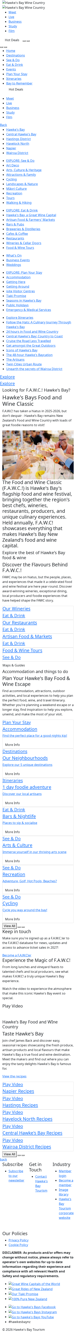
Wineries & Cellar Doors (23, 243)
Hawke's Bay (15, 129)
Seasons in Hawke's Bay (23, 300)
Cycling (11, 179)
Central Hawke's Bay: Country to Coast (34, 336)
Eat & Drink (14, 65)
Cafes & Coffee (17, 234)
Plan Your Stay (16, 74)
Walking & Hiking (19, 202)
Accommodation (18, 277)
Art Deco (12, 165)
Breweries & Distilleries (23, 229)
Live (11, 17)
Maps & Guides (14, 665)
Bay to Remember (19, 83)
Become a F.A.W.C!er (16, 955)
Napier (11, 148)
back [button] (3, 1159)
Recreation (14, 193)
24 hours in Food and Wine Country (32, 331)
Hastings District (18, 139)
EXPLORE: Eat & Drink (22, 210)
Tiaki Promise (16, 296)
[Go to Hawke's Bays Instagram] (33, 1312)
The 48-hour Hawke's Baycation (29, 355)
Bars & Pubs (15, 224)
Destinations (15, 55)
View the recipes (14, 1076)
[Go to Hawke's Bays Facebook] (32, 1307)
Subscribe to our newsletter (16, 1176)
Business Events (18, 260)
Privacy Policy (18, 1240)
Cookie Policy (18, 1245)
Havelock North (17, 143)
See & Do (13, 60)
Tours (10, 198)
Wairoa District (17, 153)
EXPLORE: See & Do (20, 160)
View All (9, 1154)
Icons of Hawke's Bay (21, 350)
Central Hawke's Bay (21, 134)
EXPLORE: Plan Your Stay (24, 272)
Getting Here (15, 282)
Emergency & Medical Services (28, 310)
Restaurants (15, 238)
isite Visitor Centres (20, 291)
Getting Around (17, 286)
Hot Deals (12, 40)
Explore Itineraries (19, 317)
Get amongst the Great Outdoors (31, 345)
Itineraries (13, 79)
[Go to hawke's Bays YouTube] (31, 1317)
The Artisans (15, 359)
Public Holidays (17, 305)
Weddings (13, 265)
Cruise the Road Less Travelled (28, 341)
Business (15, 21)
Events (11, 69)
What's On (14, 255)
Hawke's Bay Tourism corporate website (66, 1208)
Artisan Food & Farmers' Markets (30, 220)
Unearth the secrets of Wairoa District (34, 369)
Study (13, 26)
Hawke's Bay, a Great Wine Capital (31, 215)
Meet (12, 12)
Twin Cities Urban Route (24, 364)
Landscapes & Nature (22, 184)
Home (10, 51)
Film (12, 31)
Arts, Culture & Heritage (24, 170)
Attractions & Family (21, 174)
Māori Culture (16, 188)
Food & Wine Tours (20, 248)
